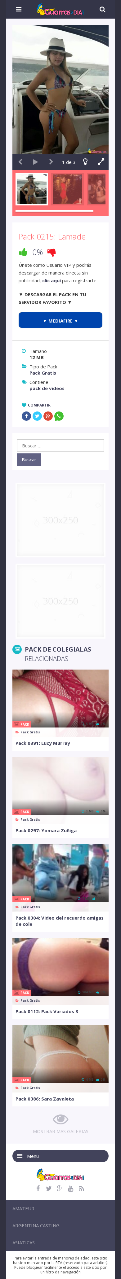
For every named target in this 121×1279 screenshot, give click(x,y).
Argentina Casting (36, 1225)
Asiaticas (23, 1242)
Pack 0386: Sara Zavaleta (45, 1099)
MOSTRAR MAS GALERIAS (60, 1131)
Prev (20, 162)
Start (35, 162)
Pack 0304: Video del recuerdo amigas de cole (60, 921)
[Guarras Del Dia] (61, 9)
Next (51, 162)
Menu (33, 1156)
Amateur (23, 1208)
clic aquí (51, 280)
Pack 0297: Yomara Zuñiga (46, 830)
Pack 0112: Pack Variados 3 (47, 1011)
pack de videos (47, 388)
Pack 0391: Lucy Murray (43, 743)
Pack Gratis (42, 373)
